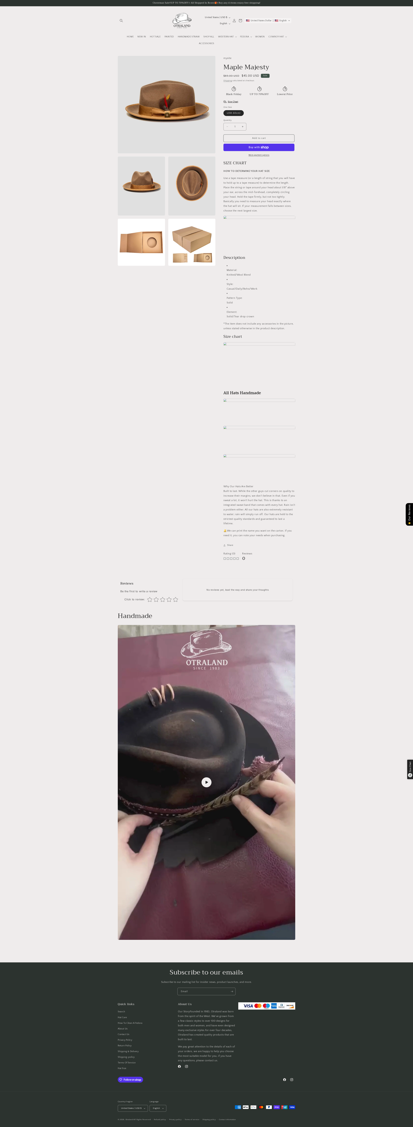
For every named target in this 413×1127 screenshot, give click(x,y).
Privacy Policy (125, 1040)
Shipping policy (209, 1120)
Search (121, 1011)
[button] (121, 20)
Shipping (227, 81)
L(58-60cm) (233, 113)
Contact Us (123, 1034)
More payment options (259, 155)
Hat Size (122, 1068)
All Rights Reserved (142, 1120)
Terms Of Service (127, 1062)
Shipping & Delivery (128, 1051)
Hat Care (122, 1017)
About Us (123, 1028)
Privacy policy (175, 1120)
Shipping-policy (126, 1057)
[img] (231, 559)
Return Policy (125, 1045)
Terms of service (192, 1120)
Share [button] (230, 545)
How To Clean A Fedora (130, 1023)
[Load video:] (206, 782)
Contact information (227, 1120)
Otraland (129, 1120)
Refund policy (160, 1120)
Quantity (227, 120)
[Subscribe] (231, 991)
